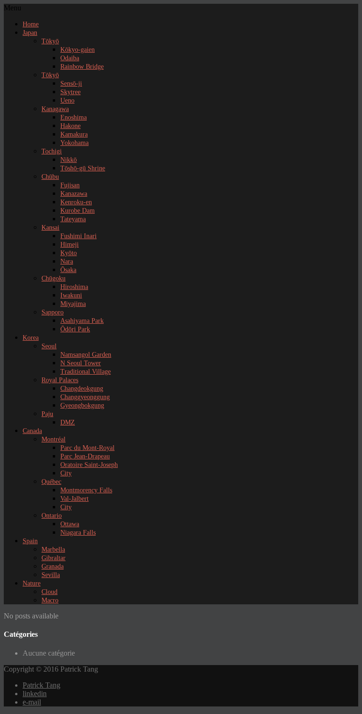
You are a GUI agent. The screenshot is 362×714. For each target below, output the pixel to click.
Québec (51, 481)
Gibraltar (53, 558)
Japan (30, 32)
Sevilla (50, 574)
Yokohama (74, 142)
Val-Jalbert (74, 498)
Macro (49, 600)
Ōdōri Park (75, 329)
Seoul (49, 346)
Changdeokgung (81, 388)
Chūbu (50, 176)
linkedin (35, 694)
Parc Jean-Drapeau (85, 456)
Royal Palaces (59, 380)
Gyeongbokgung (82, 405)
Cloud (49, 591)
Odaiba (69, 58)
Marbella (53, 549)
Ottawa (69, 524)
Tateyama (73, 219)
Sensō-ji (71, 83)
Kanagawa (55, 108)
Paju (47, 413)
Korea (31, 337)
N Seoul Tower (80, 363)
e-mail (32, 702)
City (66, 473)
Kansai (50, 227)
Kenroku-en (76, 202)
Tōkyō (50, 41)
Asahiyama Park (82, 320)
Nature (32, 583)
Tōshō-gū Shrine (82, 168)
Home (31, 24)
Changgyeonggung (85, 397)
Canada (32, 430)
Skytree (70, 92)
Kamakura (74, 134)
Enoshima (73, 117)
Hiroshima (74, 286)
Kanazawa (73, 193)
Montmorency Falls (86, 490)
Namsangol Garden (85, 354)
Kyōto (68, 253)
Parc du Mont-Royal (87, 447)
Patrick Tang (41, 685)
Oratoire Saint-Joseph (89, 464)
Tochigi (51, 151)
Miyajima (73, 303)
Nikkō (68, 159)
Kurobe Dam (77, 210)
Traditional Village (85, 371)
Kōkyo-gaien (77, 49)
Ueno (67, 100)
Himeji (69, 244)
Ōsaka (68, 269)
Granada (52, 566)
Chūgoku (53, 278)
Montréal (53, 439)
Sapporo (52, 312)
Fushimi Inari (78, 236)
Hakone (70, 125)
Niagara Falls (78, 532)
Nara (66, 261)
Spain (30, 541)
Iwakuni (71, 295)
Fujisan (70, 185)
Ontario (51, 515)
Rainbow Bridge (82, 66)
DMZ (67, 422)
